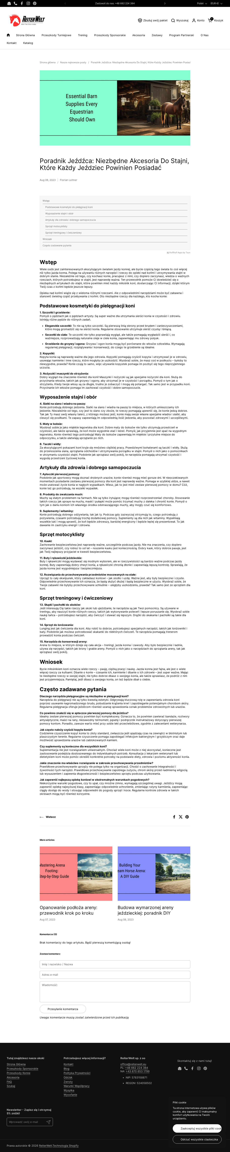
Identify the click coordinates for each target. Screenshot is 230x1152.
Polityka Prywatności (77, 1073)
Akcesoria (13, 1077)
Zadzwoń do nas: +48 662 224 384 (115, 3)
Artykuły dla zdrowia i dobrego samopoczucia (70, 219)
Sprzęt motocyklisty (56, 226)
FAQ (9, 1081)
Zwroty (68, 1081)
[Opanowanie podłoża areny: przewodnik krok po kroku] (76, 873)
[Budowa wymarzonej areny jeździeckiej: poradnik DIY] (154, 873)
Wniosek (47, 239)
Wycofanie (70, 1094)
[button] (179, 20)
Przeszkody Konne (18, 1073)
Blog (66, 1068)
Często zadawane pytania (57, 245)
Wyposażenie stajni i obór (59, 213)
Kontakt (68, 1064)
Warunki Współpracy (77, 1086)
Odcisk (68, 1077)
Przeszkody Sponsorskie (22, 1068)
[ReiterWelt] (27, 20)
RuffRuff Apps (175, 252)
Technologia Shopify (66, 1145)
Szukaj (11, 1086)
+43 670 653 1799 (138, 1071)
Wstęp (46, 200)
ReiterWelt (45, 1145)
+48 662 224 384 (136, 1067)
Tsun (188, 252)
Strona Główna (16, 1064)
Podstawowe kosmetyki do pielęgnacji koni (69, 207)
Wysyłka (69, 1090)
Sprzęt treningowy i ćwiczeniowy (63, 232)
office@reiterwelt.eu (133, 1064)
